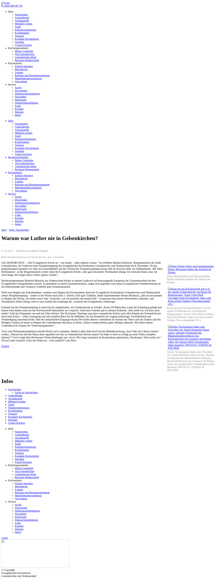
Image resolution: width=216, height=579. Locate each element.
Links (18, 105)
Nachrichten (21, 14)
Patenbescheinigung (25, 29)
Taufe (18, 26)
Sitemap (19, 112)
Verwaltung (21, 81)
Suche (18, 87)
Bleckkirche (21, 69)
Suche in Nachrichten (26, 392)
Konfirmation (22, 32)
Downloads (21, 90)
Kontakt (19, 108)
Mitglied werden (23, 23)
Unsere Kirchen (23, 45)
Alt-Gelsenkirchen (24, 54)
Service (12, 193)
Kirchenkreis (15, 172)
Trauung (19, 35)
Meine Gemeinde (24, 51)
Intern (18, 115)
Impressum (20, 99)
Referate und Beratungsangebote (32, 75)
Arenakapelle (22, 20)
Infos (11, 120)
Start (3, 229)
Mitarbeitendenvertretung (28, 78)
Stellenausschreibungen (27, 93)
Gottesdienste (22, 17)
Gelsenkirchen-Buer (25, 57)
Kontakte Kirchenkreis (27, 39)
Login (4, 537)
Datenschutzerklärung (26, 102)
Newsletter (20, 96)
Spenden (19, 42)
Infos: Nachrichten (19, 229)
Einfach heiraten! (24, 66)
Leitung (19, 72)
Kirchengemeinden (18, 157)
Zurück (5, 346)
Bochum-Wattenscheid (27, 60)
